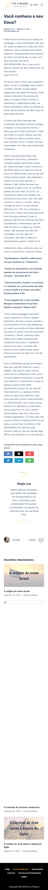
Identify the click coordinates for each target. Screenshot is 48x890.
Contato (11, 873)
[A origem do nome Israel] (24, 575)
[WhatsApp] (29, 460)
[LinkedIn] (8, 460)
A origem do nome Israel (16, 591)
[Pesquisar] (42, 5)
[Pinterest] (29, 453)
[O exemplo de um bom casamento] (24, 702)
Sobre (24, 877)
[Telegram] (19, 460)
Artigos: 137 (24, 522)
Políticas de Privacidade (29, 873)
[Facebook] (8, 453)
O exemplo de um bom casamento (22, 807)
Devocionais (37, 869)
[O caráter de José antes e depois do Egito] (24, 828)
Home (7, 869)
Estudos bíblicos (11, 31)
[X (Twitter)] (19, 453)
